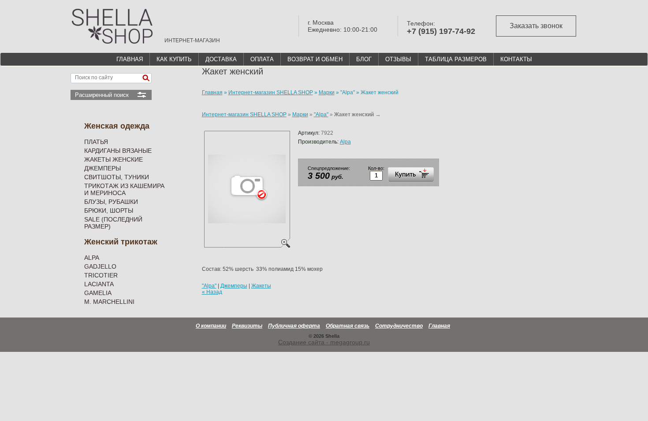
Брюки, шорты (108, 210)
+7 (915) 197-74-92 (441, 31)
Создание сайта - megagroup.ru (324, 342)
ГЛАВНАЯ (129, 59)
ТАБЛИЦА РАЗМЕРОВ (456, 59)
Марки (300, 114)
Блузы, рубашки (111, 201)
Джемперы (102, 168)
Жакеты (261, 286)
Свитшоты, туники (116, 177)
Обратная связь (347, 326)
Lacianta (99, 284)
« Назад (212, 292)
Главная (439, 326)
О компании (211, 326)
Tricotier (101, 275)
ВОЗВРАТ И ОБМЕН (315, 59)
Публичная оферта (294, 326)
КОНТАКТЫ (516, 59)
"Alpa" (321, 114)
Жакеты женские (113, 159)
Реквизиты (247, 326)
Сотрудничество (399, 326)
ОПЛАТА (262, 59)
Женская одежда (116, 126)
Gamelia (98, 292)
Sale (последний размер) (113, 223)
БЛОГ (364, 59)
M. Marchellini (109, 301)
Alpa (91, 257)
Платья (96, 141)
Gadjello (100, 266)
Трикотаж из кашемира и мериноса (124, 189)
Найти (146, 78)
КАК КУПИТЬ (174, 59)
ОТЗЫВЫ (398, 59)
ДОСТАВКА (221, 59)
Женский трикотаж (120, 241)
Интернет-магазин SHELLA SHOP (244, 114)
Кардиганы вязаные (118, 150)
